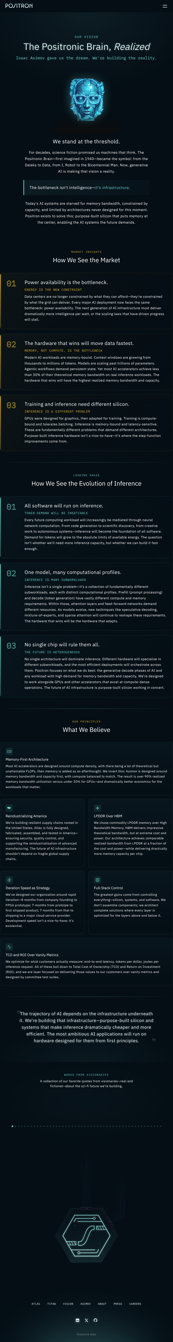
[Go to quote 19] (69, 1125)
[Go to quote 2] (15, 1125)
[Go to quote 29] (100, 1125)
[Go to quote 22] (78, 1125)
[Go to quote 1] (12, 1125)
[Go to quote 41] (138, 1125)
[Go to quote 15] (56, 1125)
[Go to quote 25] (88, 1125)
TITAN (51, 1304)
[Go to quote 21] (75, 1125)
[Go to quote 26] (91, 1125)
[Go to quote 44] (148, 1125)
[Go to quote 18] (66, 1125)
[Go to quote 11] (44, 1125)
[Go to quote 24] (85, 1125)
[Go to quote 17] (63, 1125)
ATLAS (36, 1304)
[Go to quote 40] (135, 1125)
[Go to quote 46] (154, 1125)
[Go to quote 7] (31, 1125)
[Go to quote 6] (28, 1125)
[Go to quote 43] (145, 1125)
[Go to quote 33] (113, 1125)
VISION (68, 1304)
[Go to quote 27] (94, 1125)
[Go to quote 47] (157, 1125)
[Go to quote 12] (47, 1125)
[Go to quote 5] (25, 1125)
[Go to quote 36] (122, 1125)
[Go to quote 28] (97, 1125)
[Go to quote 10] (40, 1125)
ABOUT (102, 1304)
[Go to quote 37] (126, 1125)
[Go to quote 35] (119, 1125)
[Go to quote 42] (141, 1125)
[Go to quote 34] (116, 1125)
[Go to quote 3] (18, 1125)
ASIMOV (86, 1304)
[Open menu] (165, 6)
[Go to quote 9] (37, 1125)
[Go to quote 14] (53, 1125)
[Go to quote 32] (110, 1125)
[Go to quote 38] (129, 1125)
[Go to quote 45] (151, 1125)
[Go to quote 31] (107, 1125)
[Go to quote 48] (160, 1125)
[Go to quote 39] (132, 1125)
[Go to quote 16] (59, 1125)
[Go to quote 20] (72, 1125)
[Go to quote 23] (81, 1125)
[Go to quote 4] (22, 1125)
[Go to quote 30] (104, 1125)
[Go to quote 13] (50, 1125)
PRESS (118, 1304)
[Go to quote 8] (34, 1125)
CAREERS (135, 1304)
